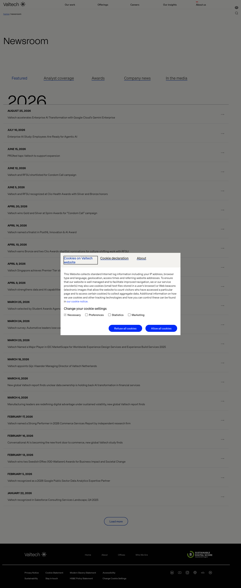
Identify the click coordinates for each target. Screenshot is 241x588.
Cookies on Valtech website (78, 260)
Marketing (138, 315)
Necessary (74, 315)
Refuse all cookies (125, 328)
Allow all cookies (161, 328)
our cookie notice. (77, 301)
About (141, 258)
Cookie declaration (114, 258)
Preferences (96, 315)
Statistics (118, 315)
